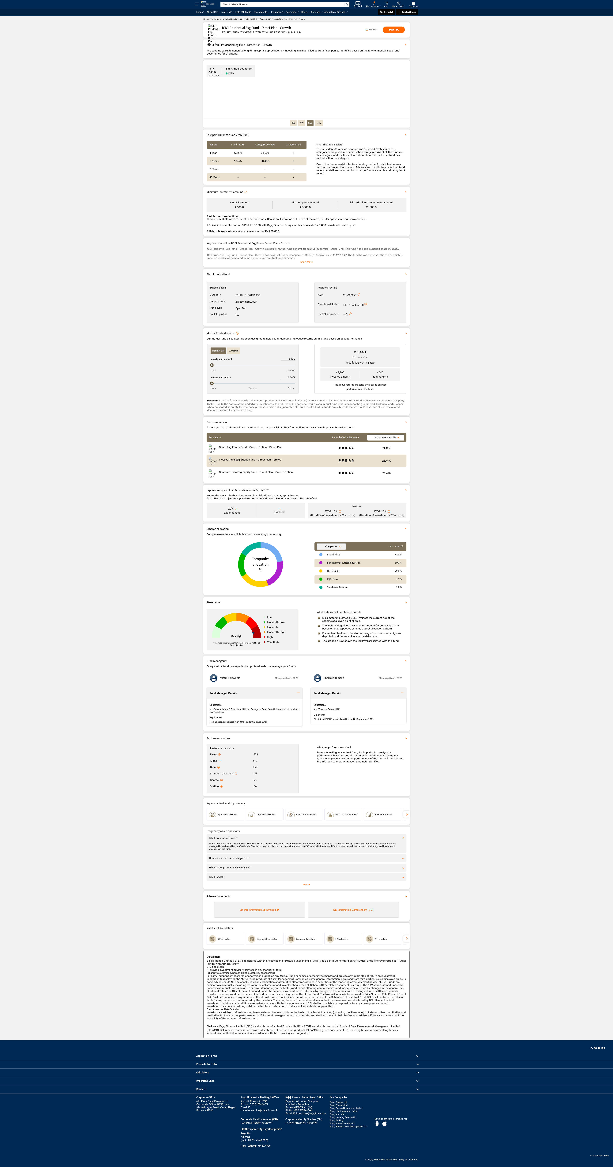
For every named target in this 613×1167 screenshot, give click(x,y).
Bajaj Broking (336, 1120)
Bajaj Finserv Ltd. (339, 1102)
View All (306, 884)
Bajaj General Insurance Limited (346, 1108)
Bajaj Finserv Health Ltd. (342, 1123)
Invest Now (394, 30)
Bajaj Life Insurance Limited (344, 1111)
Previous (206, 814)
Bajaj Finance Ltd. (339, 1105)
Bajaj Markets (337, 1114)
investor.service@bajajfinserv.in (259, 1110)
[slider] (212, 365)
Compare (373, 30)
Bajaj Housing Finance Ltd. (343, 1117)
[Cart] (386, 3)
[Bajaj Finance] (207, 4)
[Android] (377, 1124)
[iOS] (384, 1124)
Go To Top (599, 1048)
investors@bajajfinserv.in (311, 1113)
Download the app (409, 12)
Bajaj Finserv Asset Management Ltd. (349, 1126)
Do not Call (388, 12)
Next (406, 814)
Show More (306, 262)
